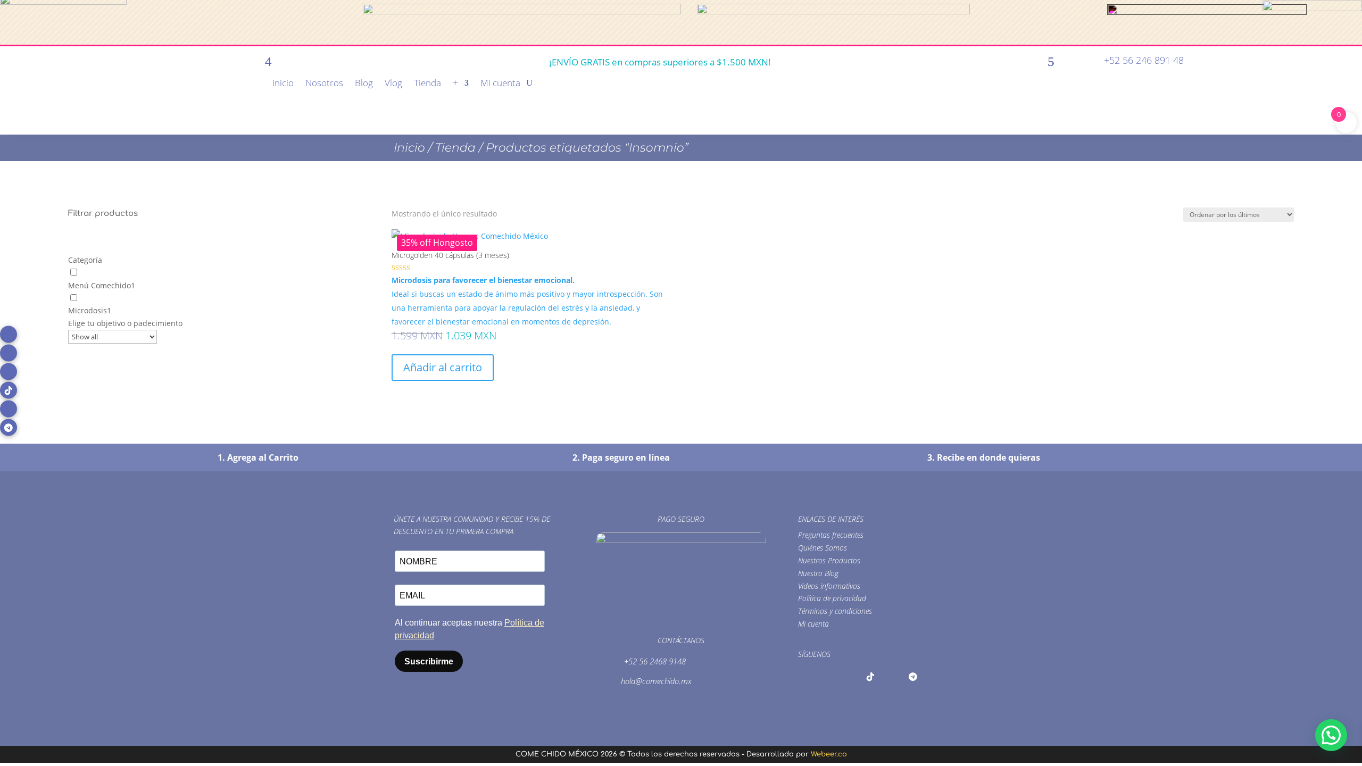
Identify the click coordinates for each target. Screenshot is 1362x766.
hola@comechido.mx (656, 681)
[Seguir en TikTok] (8, 390)
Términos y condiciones (835, 611)
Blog (364, 84)
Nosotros (324, 84)
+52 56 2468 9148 (655, 661)
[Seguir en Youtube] (8, 409)
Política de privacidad (832, 598)
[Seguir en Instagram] (8, 353)
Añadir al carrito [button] (442, 367)
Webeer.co (829, 754)
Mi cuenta (500, 84)
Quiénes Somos (822, 548)
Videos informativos (829, 586)
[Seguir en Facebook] (8, 334)
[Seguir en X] (8, 371)
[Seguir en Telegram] (8, 427)
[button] (1331, 735)
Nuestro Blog (818, 573)
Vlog (393, 84)
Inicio (283, 84)
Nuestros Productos (829, 560)
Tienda (427, 84)
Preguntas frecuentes (830, 535)
